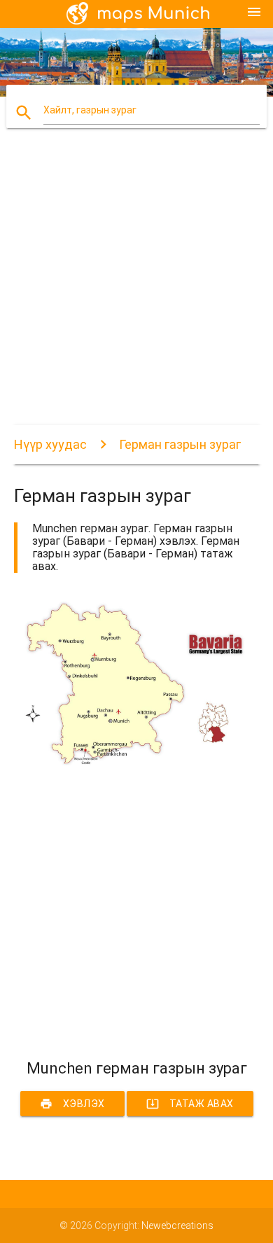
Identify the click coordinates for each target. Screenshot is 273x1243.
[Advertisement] (136, 288)
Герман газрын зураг (180, 444)
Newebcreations (177, 1225)
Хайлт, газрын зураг (89, 110)
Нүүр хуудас (50, 444)
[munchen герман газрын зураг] (137, 762)
